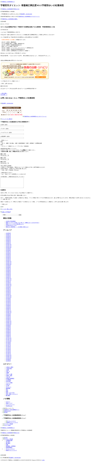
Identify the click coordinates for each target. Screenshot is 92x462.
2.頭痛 (7, 370)
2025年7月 (8, 251)
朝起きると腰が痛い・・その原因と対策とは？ (17, 226)
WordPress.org (9, 405)
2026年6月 (8, 236)
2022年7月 (8, 288)
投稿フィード (9, 403)
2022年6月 (8, 289)
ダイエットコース (10, 449)
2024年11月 (8, 263)
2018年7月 (8, 328)
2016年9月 (8, 359)
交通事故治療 (9, 440)
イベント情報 (9, 382)
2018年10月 (8, 324)
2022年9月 (8, 287)
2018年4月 (8, 332)
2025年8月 (8, 250)
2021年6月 (8, 301)
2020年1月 (8, 309)
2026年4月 (8, 238)
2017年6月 (8, 346)
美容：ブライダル (10, 392)
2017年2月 (8, 352)
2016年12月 (8, 355)
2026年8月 (8, 233)
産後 (7, 391)
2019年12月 (8, 311)
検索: (4, 214)
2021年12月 (8, 295)
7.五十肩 (8, 377)
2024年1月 (8, 277)
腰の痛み (8, 443)
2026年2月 (8, 241)
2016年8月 (8, 360)
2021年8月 (8, 299)
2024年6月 (8, 270)
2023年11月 (8, 280)
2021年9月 (8, 298)
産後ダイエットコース (11, 450)
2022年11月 (8, 285)
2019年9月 (8, 314)
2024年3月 (8, 274)
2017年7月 (8, 345)
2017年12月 (8, 338)
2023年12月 (8, 278)
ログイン (8, 401)
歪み (7, 389)
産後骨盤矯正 (9, 447)
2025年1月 (8, 260)
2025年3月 (8, 257)
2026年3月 (8, 240)
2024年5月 (8, 271)
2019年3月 (8, 318)
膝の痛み (8, 395)
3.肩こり (8, 371)
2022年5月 (8, 291)
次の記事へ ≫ (4, 94)
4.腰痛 (7, 372)
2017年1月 (8, 353)
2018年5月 (8, 331)
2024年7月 (8, 268)
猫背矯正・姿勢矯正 (11, 446)
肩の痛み (8, 441)
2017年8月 (8, 343)
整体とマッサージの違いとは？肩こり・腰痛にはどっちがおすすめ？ (22, 222)
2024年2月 (8, 275)
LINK (43, 460)
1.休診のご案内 (9, 367)
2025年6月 (8, 253)
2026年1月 (8, 243)
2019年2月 (8, 319)
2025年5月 (8, 254)
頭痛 (7, 444)
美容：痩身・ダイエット (12, 394)
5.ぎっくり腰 (9, 374)
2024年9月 (8, 265)
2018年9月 (8, 325)
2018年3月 (8, 333)
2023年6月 (8, 282)
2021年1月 (8, 304)
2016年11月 (8, 356)
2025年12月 (8, 244)
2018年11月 (8, 322)
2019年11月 (8, 312)
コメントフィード (10, 404)
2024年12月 (8, 261)
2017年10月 (8, 341)
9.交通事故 (8, 379)
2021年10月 (8, 297)
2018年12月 (8, 321)
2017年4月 (8, 349)
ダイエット (8, 387)
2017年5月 (8, 348)
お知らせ (8, 384)
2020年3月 (8, 308)
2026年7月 (8, 234)
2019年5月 (8, 316)
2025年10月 (8, 247)
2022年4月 (8, 292)
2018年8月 (8, 326)
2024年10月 (8, 264)
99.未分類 (8, 381)
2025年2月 (8, 258)
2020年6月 (8, 307)
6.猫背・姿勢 (9, 375)
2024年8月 (8, 267)
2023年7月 (8, 281)
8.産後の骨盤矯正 (10, 378)
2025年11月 (8, 246)
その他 (7, 385)
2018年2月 (8, 335)
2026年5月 (8, 237)
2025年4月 (8, 255)
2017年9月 (8, 342)
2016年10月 (8, 358)
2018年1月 (8, 336)
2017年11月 (8, 339)
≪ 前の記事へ (4, 93)
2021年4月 (8, 302)
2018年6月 (8, 329)
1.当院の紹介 (9, 368)
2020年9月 (8, 305)
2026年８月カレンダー (11, 225)
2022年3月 (8, 294)
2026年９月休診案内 (11, 221)
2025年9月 (8, 248)
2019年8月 (8, 315)
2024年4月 (8, 272)
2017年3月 (8, 350)
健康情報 (8, 388)
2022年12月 (8, 284)
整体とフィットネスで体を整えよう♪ (15, 224)
